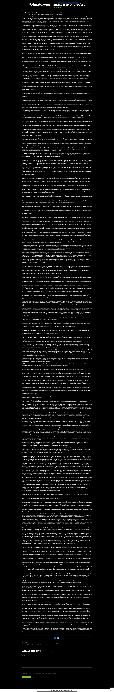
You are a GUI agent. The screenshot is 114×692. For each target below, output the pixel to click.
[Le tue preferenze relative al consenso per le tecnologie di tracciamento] (112, 690)
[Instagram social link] (80, 3)
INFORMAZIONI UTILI (73, 3)
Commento (24, 655)
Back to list (57, 643)
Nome (23, 668)
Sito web (71, 668)
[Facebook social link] (79, 3)
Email (47, 668)
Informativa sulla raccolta (43, 690)
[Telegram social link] (58, 638)
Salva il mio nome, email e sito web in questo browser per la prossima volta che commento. (39, 673)
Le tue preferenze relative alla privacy (62, 690)
